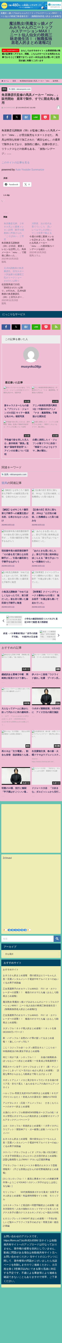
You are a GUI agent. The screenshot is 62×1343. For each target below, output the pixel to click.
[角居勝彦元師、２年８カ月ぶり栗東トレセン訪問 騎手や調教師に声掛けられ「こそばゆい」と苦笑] (15, 242)
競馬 (4, 89)
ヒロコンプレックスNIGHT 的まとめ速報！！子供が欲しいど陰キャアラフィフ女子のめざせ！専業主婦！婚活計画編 (31, 1222)
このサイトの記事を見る (16, 162)
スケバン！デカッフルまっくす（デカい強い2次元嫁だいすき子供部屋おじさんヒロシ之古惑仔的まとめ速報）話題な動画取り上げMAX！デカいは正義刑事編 (31, 1156)
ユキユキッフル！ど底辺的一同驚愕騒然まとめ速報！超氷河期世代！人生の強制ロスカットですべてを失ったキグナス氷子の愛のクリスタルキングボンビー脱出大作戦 (31, 1209)
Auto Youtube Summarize (29, 169)
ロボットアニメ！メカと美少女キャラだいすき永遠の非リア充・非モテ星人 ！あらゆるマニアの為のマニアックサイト (31, 1083)
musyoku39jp (31, 366)
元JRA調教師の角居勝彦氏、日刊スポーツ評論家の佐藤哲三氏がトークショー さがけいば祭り (14, 274)
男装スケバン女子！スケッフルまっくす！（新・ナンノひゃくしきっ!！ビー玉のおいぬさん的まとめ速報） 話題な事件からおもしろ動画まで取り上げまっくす (31, 1070)
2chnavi (7, 858)
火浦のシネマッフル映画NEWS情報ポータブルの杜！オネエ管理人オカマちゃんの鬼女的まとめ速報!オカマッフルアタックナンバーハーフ (31, 1116)
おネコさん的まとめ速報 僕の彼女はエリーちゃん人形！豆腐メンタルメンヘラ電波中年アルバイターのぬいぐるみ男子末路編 (31, 979)
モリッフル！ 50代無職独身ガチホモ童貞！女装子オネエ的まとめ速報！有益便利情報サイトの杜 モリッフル (31, 1195)
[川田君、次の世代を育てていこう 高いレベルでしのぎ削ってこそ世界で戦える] (43, 239)
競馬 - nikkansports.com (20, 89)
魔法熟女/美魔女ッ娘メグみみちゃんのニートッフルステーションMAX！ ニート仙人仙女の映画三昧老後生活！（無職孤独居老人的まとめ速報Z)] (31, 1005)
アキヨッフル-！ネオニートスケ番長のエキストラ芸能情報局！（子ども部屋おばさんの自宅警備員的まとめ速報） (31, 1169)
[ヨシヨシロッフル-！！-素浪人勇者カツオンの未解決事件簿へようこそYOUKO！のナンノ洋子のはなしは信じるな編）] (31, 1182)
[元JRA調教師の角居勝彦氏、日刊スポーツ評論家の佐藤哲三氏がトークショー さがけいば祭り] (15, 285)
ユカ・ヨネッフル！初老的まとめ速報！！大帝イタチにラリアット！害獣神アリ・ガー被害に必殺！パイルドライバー (31, 1129)
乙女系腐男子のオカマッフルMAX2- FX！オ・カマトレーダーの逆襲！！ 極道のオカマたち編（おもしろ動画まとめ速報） (31, 992)
